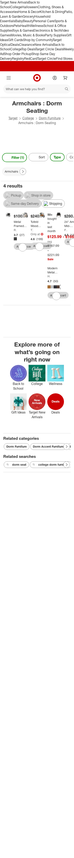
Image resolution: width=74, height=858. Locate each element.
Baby (19, 21)
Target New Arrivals (14, 2)
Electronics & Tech (46, 30)
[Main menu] (8, 77)
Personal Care (43, 21)
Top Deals (28, 49)
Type (57, 157)
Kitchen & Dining (52, 12)
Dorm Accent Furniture (48, 446)
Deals (15, 45)
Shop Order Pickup (17, 54)
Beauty (28, 21)
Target (12, 118)
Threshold (32, 230)
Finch (65, 230)
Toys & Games (22, 30)
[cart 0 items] (65, 77)
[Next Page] (69, 157)
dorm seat (19, 464)
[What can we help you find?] (37, 88)
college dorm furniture (53, 464)
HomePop (49, 276)
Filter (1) (18, 157)
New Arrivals (44, 45)
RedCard (30, 58)
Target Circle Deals (49, 49)
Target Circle (46, 58)
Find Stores (64, 58)
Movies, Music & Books (28, 35)
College (16, 7)
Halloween (30, 7)
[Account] (54, 77)
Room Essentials (15, 230)
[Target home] (37, 78)
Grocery (28, 16)
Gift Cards (15, 40)
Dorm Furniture (50, 118)
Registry (18, 58)
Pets (17, 26)
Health (25, 26)
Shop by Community (38, 40)
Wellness (36, 26)
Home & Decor (29, 12)
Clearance (27, 45)
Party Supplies (55, 35)
